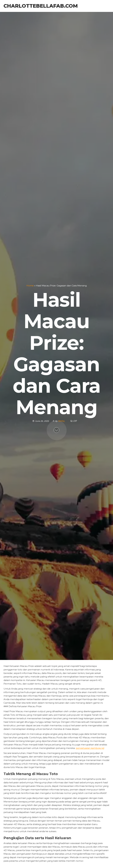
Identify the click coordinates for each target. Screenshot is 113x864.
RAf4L (61, 421)
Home (30, 285)
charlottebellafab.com (41, 6)
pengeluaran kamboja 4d (90, 748)
